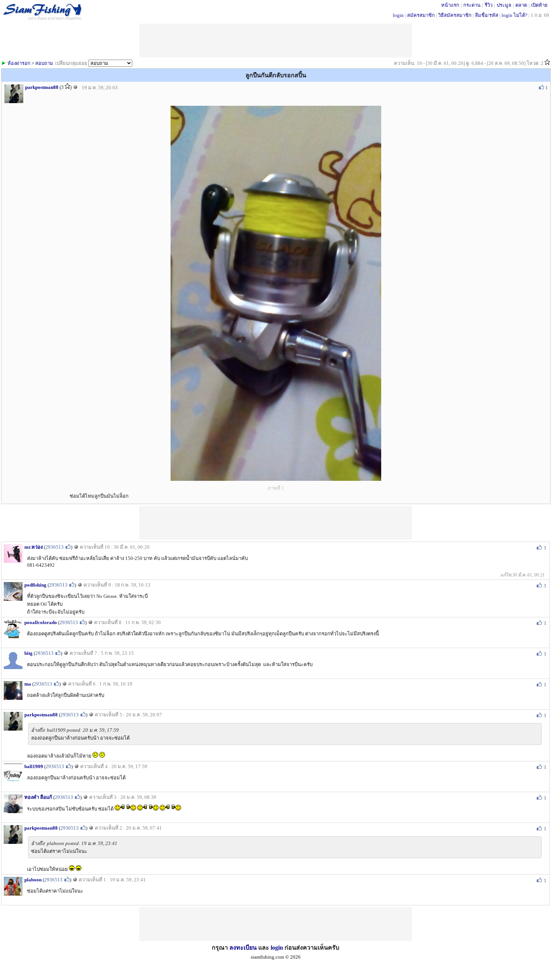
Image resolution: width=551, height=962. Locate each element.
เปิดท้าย (539, 5)
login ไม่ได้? (514, 15)
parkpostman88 (41, 87)
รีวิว (489, 5)
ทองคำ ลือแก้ (38, 797)
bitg (28, 653)
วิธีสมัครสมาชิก (455, 15)
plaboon (33, 879)
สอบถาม (44, 63)
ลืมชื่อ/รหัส (486, 15)
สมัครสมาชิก (421, 15)
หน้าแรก (450, 5)
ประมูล (504, 5)
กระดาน (472, 5)
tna (27, 684)
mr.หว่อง (33, 547)
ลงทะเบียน (243, 947)
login (398, 15)
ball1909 (33, 766)
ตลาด (521, 5)
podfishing (35, 585)
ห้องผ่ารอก (18, 63)
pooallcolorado (40, 622)
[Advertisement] (275, 523)
